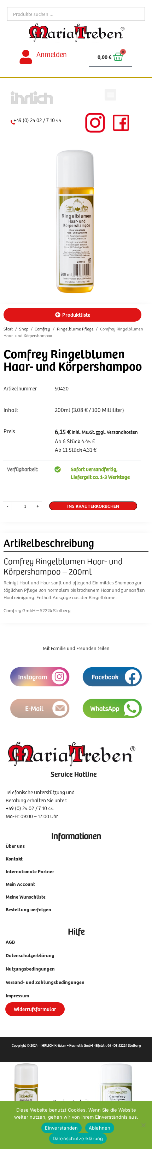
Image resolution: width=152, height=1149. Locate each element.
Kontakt (14, 858)
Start (8, 329)
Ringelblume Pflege (75, 329)
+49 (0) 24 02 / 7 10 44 (37, 120)
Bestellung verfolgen (28, 909)
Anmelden (51, 54)
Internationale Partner (30, 871)
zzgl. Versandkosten (116, 432)
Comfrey (42, 329)
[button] (110, 95)
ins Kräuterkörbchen (93, 506)
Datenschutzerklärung (30, 955)
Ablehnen (100, 1128)
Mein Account (20, 884)
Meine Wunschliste (26, 896)
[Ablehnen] (143, 1125)
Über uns (15, 846)
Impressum (17, 995)
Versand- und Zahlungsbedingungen (45, 982)
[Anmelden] (26, 57)
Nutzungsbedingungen (30, 968)
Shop (23, 329)
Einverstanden (61, 1128)
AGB (10, 942)
